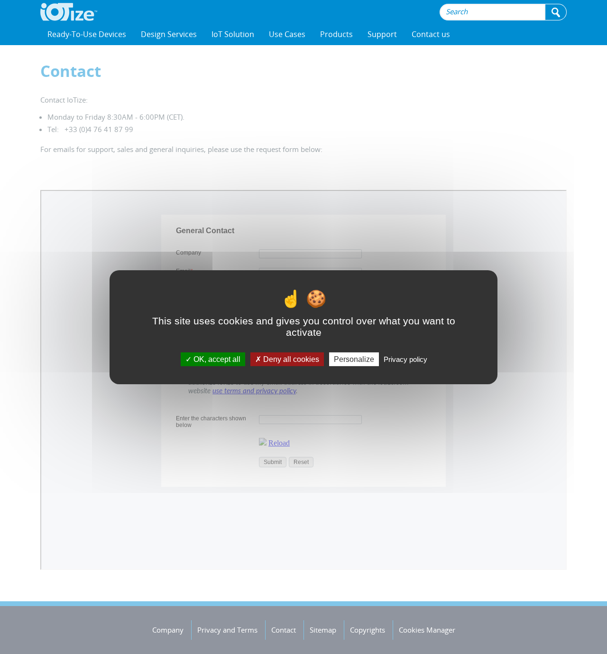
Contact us (431, 34)
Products (336, 34)
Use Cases (287, 34)
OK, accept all (216, 359)
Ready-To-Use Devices (86, 34)
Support (382, 34)
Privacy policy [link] (405, 359)
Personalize (354, 359)
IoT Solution (233, 34)
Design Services (169, 34)
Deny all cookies (290, 359)
